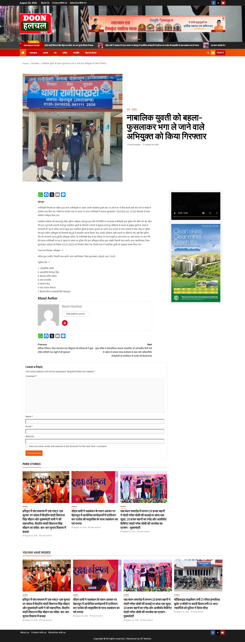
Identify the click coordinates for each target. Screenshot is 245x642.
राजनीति (76, 53)
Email (29, 426)
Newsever (132, 638)
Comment (31, 376)
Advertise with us (78, 3)
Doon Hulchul (135, 145)
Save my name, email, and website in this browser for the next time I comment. (68, 446)
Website (30, 436)
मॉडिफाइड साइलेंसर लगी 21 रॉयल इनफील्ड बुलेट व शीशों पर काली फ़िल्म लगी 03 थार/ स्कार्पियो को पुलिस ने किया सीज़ (197, 604)
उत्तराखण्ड (33, 53)
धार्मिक (65, 53)
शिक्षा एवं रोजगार (90, 53)
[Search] (208, 52)
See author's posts (75, 313)
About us (45, 3)
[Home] (23, 53)
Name (29, 416)
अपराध (45, 53)
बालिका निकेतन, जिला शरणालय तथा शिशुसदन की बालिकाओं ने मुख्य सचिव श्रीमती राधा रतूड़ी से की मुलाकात (65, 348)
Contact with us (59, 3)
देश (55, 53)
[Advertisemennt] (157, 23)
